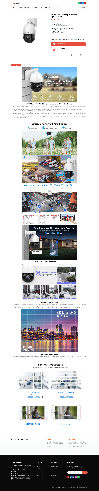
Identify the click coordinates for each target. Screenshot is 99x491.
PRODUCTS (26, 7)
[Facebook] (81, 3)
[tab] (16, 65)
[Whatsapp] (79, 3)
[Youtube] (85, 3)
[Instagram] (76, 477)
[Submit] (85, 472)
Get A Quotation (61, 48)
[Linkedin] (71, 477)
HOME (20, 7)
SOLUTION (43, 7)
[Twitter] (83, 3)
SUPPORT (35, 7)
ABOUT (50, 7)
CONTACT (58, 7)
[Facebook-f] (73, 477)
